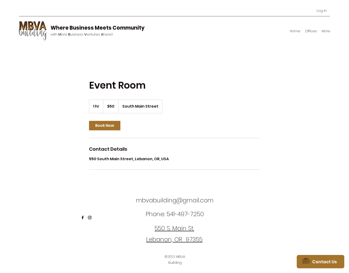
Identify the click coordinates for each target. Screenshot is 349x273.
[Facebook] (82, 217)
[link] (104, 125)
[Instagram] (89, 217)
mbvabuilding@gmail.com (174, 200)
